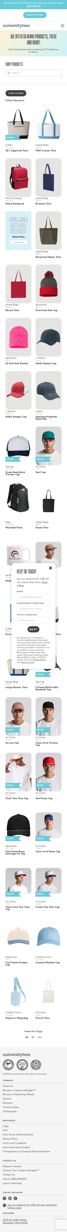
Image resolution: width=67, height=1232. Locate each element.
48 (26, 1037)
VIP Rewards (10, 1111)
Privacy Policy (39, 659)
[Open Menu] (62, 26)
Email (20, 591)
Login (6, 1126)
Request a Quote (12, 1166)
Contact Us (9, 1174)
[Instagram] (5, 1199)
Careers (7, 1098)
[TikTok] (15, 1199)
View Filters (16, 93)
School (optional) (27, 614)
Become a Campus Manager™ (19, 1090)
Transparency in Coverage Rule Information (26, 1151)
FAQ (5, 1130)
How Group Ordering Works (18, 1134)
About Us (8, 1086)
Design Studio (35, 14)
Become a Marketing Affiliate (19, 1094)
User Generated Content (16, 1147)
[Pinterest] (10, 1199)
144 (40, 1037)
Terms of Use (27, 662)
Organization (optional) (30, 603)
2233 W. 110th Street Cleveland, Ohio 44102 (15, 1221)
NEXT (33, 629)
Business (8, 1103)
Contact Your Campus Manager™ (21, 1170)
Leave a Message (12, 1183)
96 (32, 1037)
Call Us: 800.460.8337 (15, 1179)
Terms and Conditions (14, 1143)
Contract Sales (11, 1107)
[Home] (16, 26)
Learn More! (34, 6)
